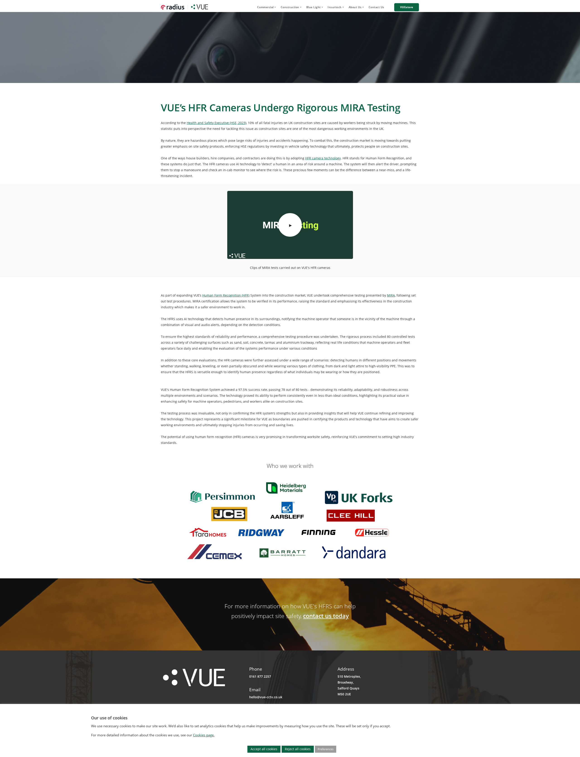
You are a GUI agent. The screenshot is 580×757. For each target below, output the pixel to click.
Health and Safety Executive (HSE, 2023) (216, 123)
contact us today (326, 616)
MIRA (391, 295)
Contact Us (376, 7)
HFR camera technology (323, 158)
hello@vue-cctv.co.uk (265, 697)
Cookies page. (204, 735)
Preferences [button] (326, 749)
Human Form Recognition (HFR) (225, 295)
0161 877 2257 (260, 676)
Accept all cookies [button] (264, 749)
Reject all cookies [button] (298, 749)
